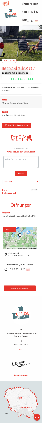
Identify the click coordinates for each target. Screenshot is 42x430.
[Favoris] (28, 20)
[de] (36, 21)
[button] (32, 21)
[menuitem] (22, 4)
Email (21, 349)
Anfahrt (9, 229)
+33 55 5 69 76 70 (21, 344)
